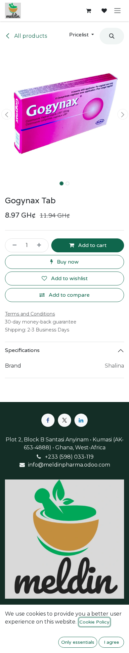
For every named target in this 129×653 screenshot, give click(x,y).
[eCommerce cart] (88, 10)
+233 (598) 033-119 (69, 457)
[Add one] (41, 245)
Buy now (67, 262)
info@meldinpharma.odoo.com (69, 465)
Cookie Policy (94, 622)
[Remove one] (12, 245)
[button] (81, 35)
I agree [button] (111, 642)
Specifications (22, 350)
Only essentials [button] (77, 642)
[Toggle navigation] (117, 11)
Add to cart (92, 245)
